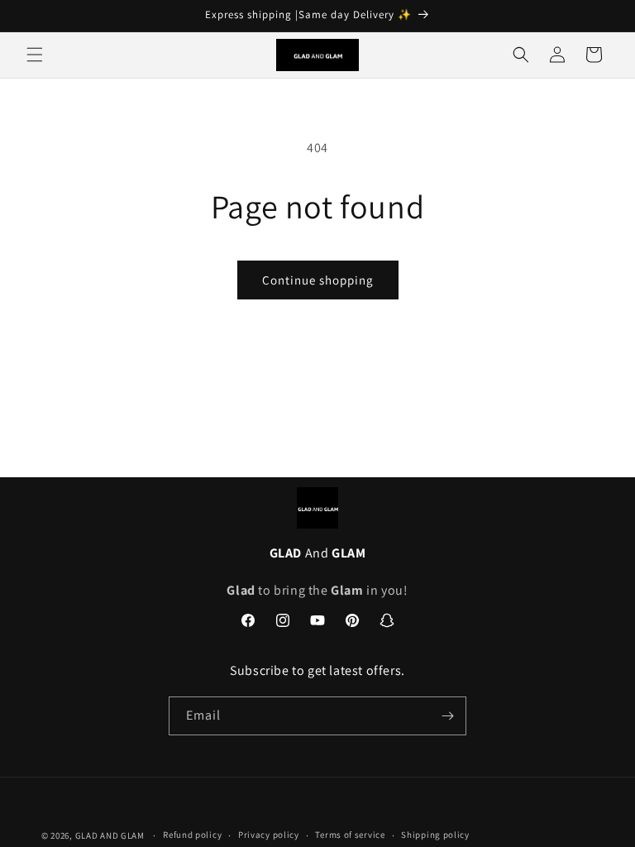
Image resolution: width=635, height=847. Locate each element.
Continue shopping (318, 280)
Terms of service (349, 834)
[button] (35, 54)
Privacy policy (268, 834)
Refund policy (192, 834)
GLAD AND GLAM (110, 835)
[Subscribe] (447, 715)
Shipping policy (435, 834)
